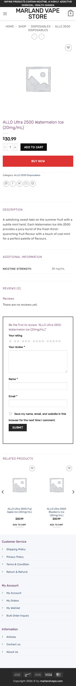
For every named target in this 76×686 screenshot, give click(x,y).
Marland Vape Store (38, 13)
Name (13, 379)
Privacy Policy (15, 557)
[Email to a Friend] (26, 184)
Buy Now (38, 161)
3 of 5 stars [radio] (25, 341)
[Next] (73, 499)
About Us (12, 652)
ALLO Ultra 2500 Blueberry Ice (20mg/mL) (56, 512)
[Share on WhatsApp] (6, 184)
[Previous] (3, 499)
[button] (5, 13)
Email (13, 396)
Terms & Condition (17, 564)
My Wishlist (13, 608)
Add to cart (33, 147)
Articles (11, 637)
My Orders (12, 600)
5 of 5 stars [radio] (53, 341)
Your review (17, 347)
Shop (22, 26)
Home (10, 26)
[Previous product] (41, 36)
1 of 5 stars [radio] (10, 341)
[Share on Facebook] (13, 184)
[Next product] (34, 36)
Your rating (15, 335)
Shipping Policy (16, 549)
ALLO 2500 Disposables (27, 175)
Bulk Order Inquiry (17, 615)
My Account (13, 593)
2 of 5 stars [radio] (16, 341)
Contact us (13, 644)
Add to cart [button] (19, 525)
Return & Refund (16, 572)
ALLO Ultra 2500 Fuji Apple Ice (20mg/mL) (19, 510)
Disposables (41, 26)
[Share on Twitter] (19, 184)
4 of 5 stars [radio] (37, 341)
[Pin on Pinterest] (33, 184)
